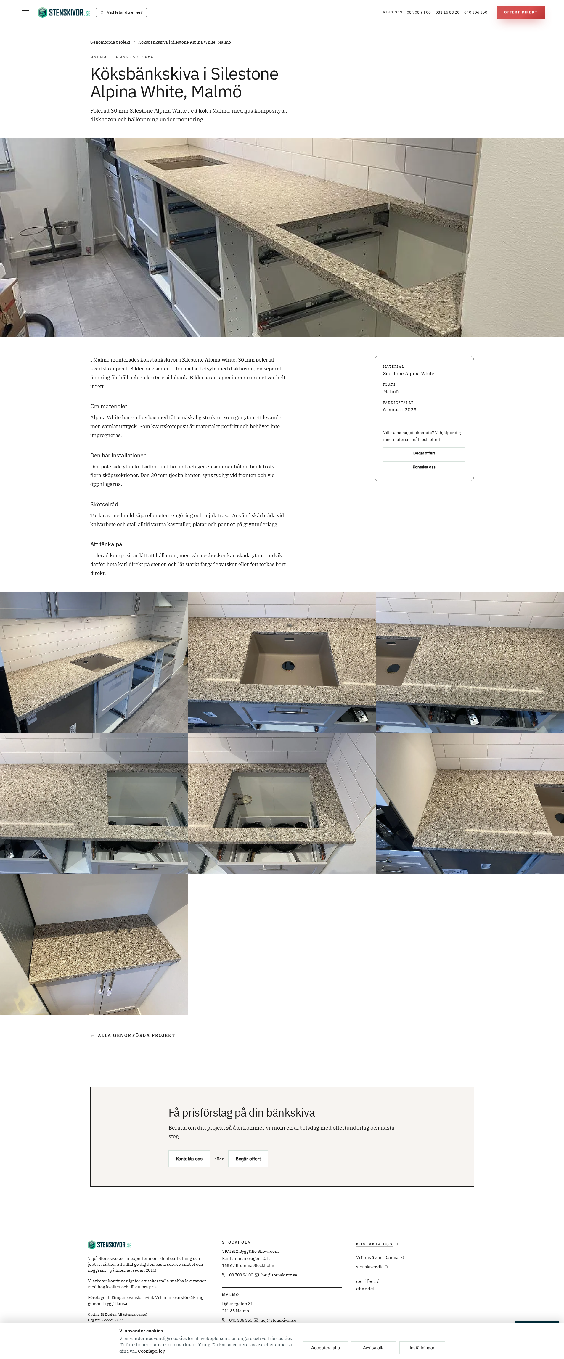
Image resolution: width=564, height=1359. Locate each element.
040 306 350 (475, 12)
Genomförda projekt (110, 42)
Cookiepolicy (151, 1351)
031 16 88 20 (447, 12)
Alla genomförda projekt (133, 1035)
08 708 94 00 (419, 12)
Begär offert (424, 453)
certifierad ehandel (368, 1285)
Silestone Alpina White (408, 374)
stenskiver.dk (369, 1266)
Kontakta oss (424, 467)
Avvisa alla (374, 1347)
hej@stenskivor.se (279, 1275)
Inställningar (422, 1347)
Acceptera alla (325, 1347)
